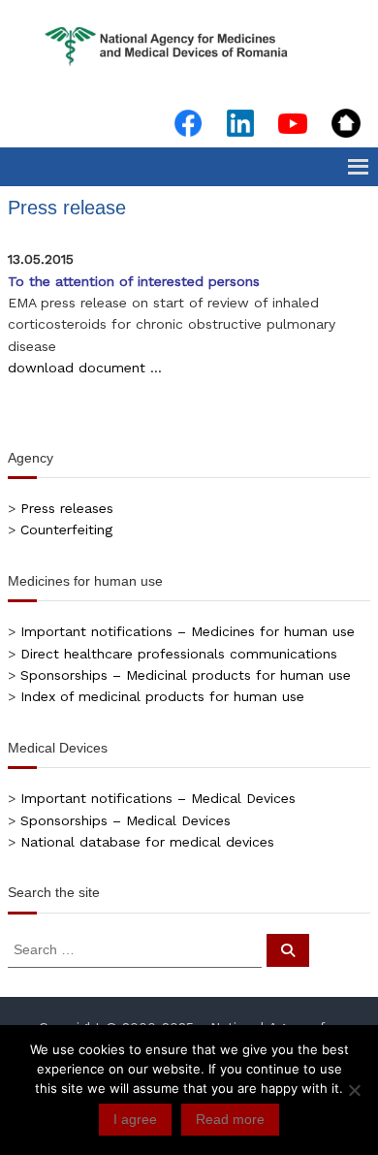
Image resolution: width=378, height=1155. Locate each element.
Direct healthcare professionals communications (178, 653)
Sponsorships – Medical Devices (125, 820)
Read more (230, 1119)
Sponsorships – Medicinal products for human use (185, 675)
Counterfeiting (66, 529)
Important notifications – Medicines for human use (187, 631)
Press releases (66, 508)
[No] (353, 1090)
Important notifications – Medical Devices (158, 798)
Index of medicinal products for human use (162, 696)
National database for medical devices (147, 842)
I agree (135, 1119)
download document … (85, 367)
